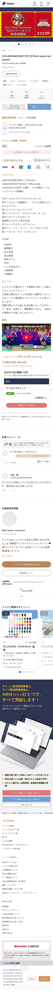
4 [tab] (30, 44)
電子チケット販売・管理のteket (14, 813)
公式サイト (26, 591)
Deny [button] (32, 979)
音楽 (4, 51)
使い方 (4, 837)
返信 (3, 490)
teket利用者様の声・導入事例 (13, 881)
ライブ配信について (10, 877)
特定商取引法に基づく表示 (12, 922)
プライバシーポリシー (10, 910)
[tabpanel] (26, 24)
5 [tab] (33, 44)
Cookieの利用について (10, 914)
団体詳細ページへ (26, 573)
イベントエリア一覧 (10, 833)
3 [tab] (26, 44)
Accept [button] (44, 979)
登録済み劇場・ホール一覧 (12, 889)
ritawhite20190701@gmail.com (17, 365)
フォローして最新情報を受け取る (26, 564)
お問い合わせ (7, 933)
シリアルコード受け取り (11, 848)
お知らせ (5, 929)
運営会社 (5, 925)
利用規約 (5, 906)
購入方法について (44, 160)
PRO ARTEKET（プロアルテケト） (16, 845)
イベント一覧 (36, 813)
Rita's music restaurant (13, 530)
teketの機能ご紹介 (9, 874)
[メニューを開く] (48, 3)
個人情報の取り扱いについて (13, 918)
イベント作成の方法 (10, 866)
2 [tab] (22, 44)
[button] (20, 672)
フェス (10, 51)
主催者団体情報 (11, 74)
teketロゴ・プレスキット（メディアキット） (19, 893)
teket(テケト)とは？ (10, 862)
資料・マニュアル (9, 885)
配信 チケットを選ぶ (27, 405)
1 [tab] (19, 44)
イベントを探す (8, 826)
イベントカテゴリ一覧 (10, 829)
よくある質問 (7, 841)
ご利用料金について (10, 870)
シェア (13, 490)
